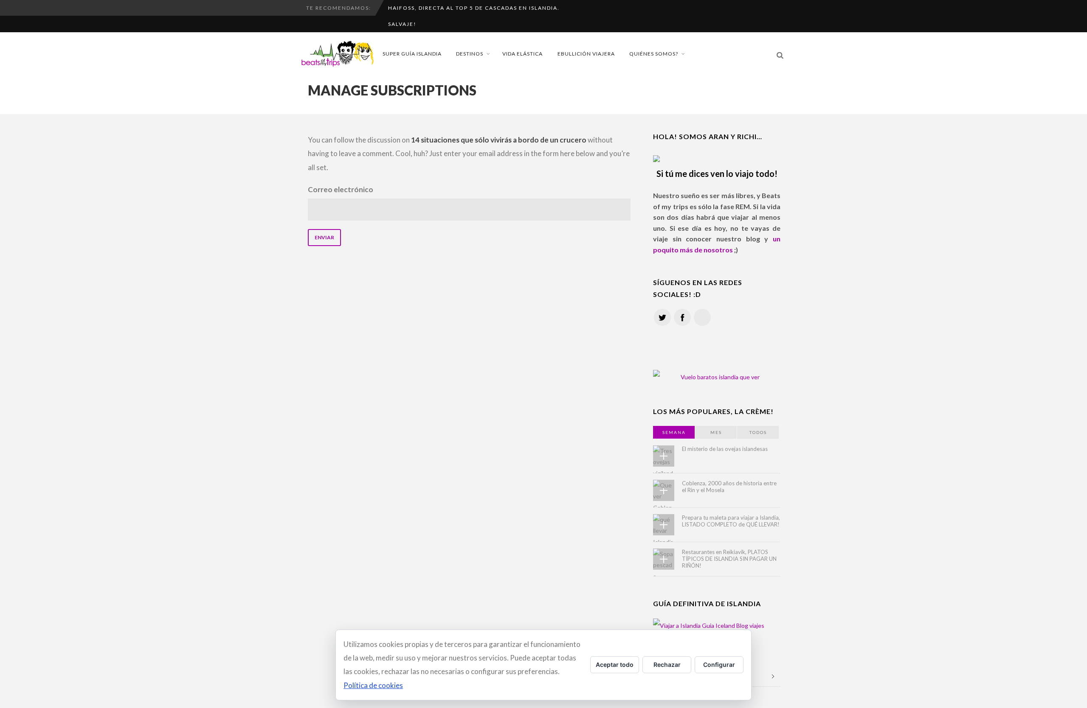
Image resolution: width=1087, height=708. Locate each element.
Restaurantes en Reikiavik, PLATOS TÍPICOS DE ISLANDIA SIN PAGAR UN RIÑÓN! (729, 558)
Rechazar (667, 664)
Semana (674, 432)
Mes (716, 432)
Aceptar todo (615, 664)
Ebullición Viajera (586, 53)
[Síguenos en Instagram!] (702, 317)
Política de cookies (373, 685)
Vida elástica (522, 53)
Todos (758, 432)
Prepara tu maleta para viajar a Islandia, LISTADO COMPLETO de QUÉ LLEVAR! (731, 521)
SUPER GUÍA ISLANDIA (412, 53)
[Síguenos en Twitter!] (662, 317)
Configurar (719, 664)
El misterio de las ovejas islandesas (725, 448)
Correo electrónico (340, 189)
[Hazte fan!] (682, 317)
